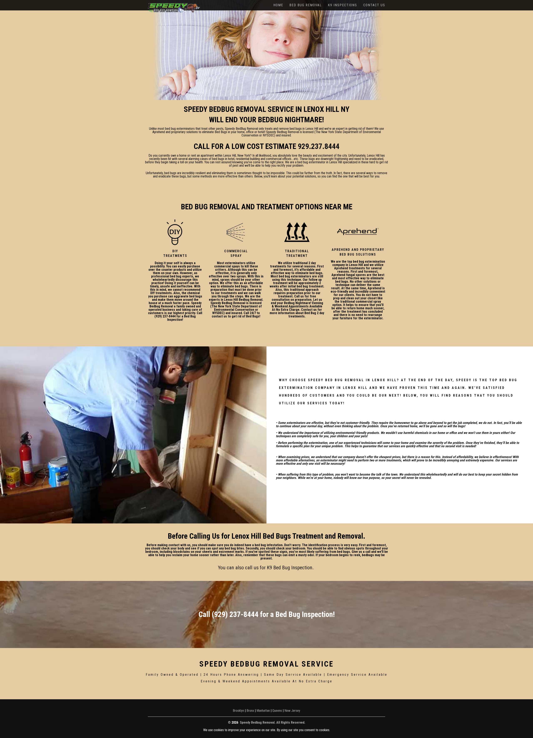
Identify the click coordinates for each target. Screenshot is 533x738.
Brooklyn (238, 711)
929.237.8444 (318, 146)
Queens (277, 711)
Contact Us (374, 5)
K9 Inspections (342, 5)
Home (278, 5)
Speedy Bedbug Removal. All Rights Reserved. (272, 722)
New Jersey (292, 711)
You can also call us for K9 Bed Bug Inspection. (266, 568)
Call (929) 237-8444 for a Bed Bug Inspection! (266, 614)
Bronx (250, 711)
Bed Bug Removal (305, 5)
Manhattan (263, 711)
